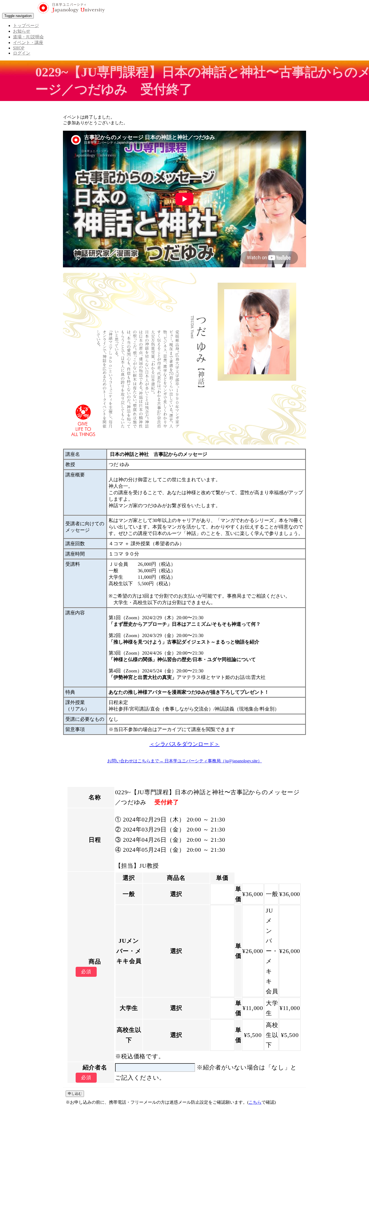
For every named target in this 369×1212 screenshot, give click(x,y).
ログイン (21, 53)
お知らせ (21, 31)
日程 (95, 839)
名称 (95, 797)
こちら (255, 1102)
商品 (95, 961)
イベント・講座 (28, 42)
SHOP (18, 48)
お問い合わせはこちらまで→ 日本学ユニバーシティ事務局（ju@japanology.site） (184, 761)
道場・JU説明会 (28, 37)
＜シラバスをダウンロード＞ (184, 744)
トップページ (26, 25)
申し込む (75, 1094)
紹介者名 (95, 1067)
